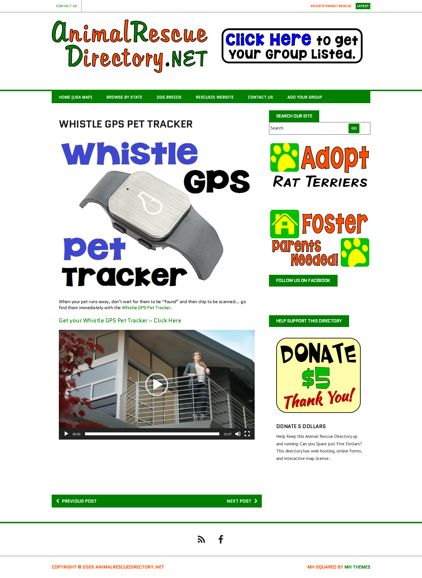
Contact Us (66, 5)
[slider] (152, 433)
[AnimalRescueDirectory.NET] (130, 46)
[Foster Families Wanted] (319, 238)
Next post (239, 501)
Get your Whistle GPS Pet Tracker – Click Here (120, 320)
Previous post (79, 501)
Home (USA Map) (75, 97)
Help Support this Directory (309, 321)
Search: (277, 128)
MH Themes (357, 567)
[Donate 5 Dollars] (319, 412)
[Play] (66, 434)
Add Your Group (304, 97)
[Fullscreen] (247, 434)
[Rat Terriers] (319, 171)
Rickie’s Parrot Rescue (331, 5)
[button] (156, 384)
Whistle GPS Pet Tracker (146, 307)
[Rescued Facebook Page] (221, 539)
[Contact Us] (201, 539)
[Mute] (238, 434)
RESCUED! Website (215, 97)
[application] (157, 385)
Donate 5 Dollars (301, 426)
